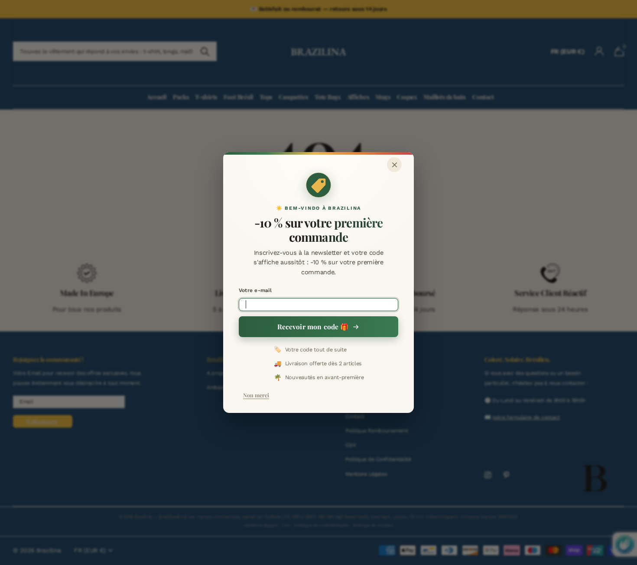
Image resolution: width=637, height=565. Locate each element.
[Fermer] (394, 164)
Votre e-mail (255, 290)
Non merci (256, 395)
